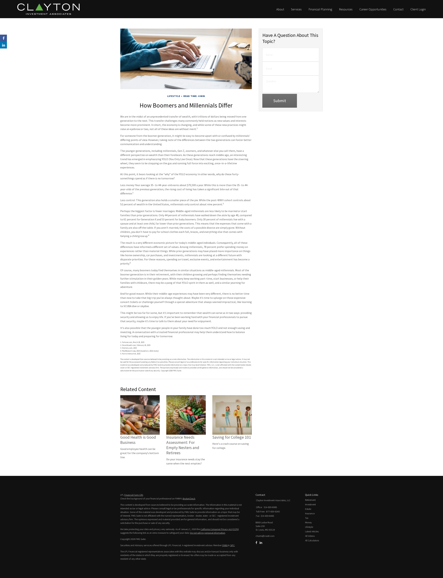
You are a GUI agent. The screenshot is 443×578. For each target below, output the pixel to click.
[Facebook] (256, 542)
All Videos (310, 535)
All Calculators (312, 540)
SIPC (232, 545)
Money (308, 522)
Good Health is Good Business (138, 439)
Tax (306, 517)
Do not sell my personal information (207, 532)
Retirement (310, 499)
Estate (308, 508)
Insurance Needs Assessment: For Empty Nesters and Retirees (182, 444)
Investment (310, 504)
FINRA (225, 545)
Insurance (310, 513)
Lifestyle (309, 526)
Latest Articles (312, 531)
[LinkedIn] (261, 542)
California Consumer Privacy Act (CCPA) (220, 529)
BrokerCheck (189, 498)
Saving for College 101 (231, 437)
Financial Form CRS (133, 494)
